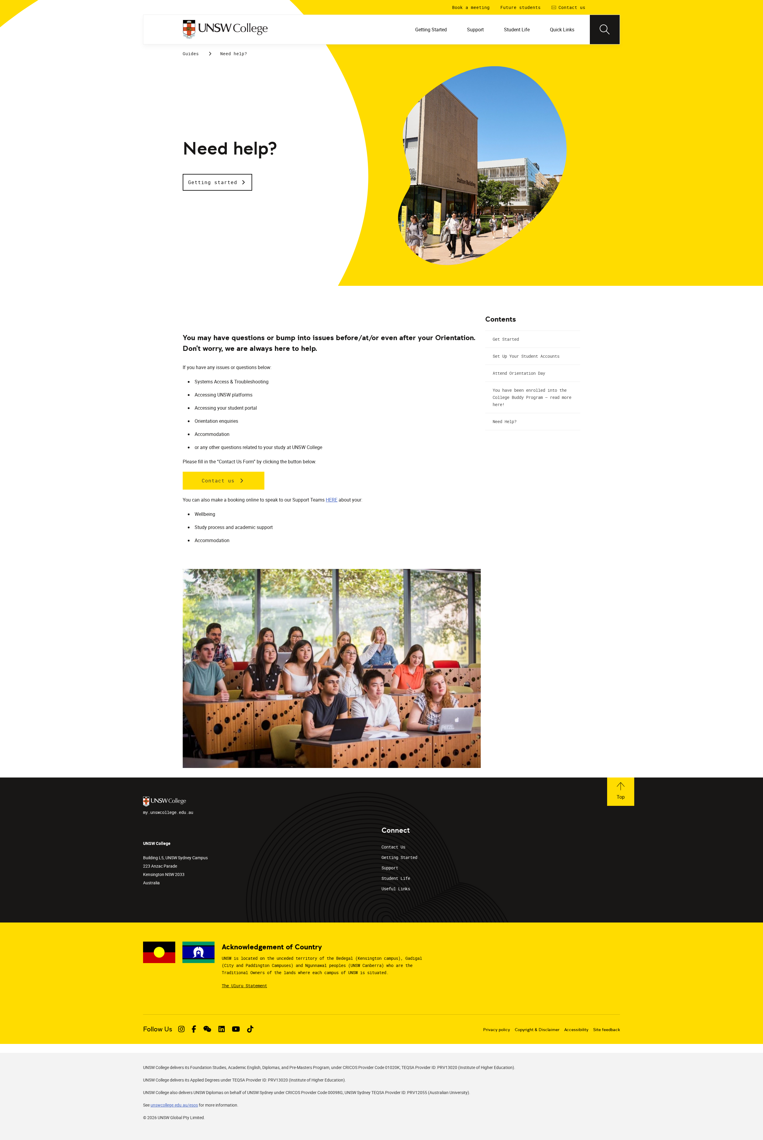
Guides (191, 53)
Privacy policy (496, 1029)
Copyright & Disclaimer (537, 1029)
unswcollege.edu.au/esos (174, 1105)
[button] (217, 182)
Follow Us (157, 1029)
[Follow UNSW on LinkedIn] (221, 1029)
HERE (331, 499)
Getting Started (399, 857)
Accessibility (576, 1029)
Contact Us (393, 847)
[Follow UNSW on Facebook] (193, 1029)
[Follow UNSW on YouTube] (236, 1029)
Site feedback (606, 1029)
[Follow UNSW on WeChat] (207, 1029)
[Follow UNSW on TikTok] (250, 1029)
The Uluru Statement (244, 985)
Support (390, 868)
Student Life (396, 878)
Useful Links (396, 888)
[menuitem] (432, 29)
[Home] (225, 29)
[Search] (605, 29)
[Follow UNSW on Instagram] (181, 1029)
